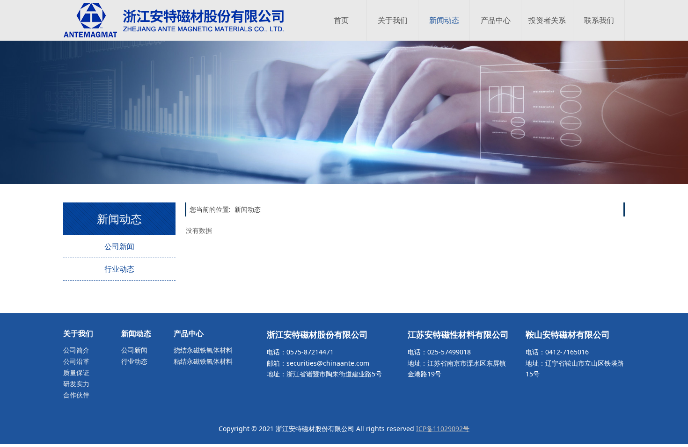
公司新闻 (119, 246)
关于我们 (393, 20)
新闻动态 (444, 20)
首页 (341, 20)
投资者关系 (547, 20)
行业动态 (119, 269)
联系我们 (599, 20)
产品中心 (496, 20)
